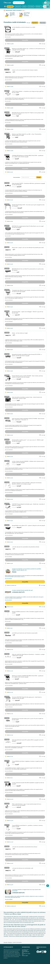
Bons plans (9, 58)
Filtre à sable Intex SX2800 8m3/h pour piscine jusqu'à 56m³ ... (10, 14)
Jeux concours (31, 6)
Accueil (5, 6)
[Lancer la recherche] (23, 2)
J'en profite (25, 40)
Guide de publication (25, 951)
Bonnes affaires (10, 6)
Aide (23, 952)
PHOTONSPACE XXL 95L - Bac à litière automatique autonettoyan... (25, 14)
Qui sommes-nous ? (25, 949)
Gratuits (24, 6)
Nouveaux (42, 22)
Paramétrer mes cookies (26, 953)
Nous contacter (24, 950)
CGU (23, 954)
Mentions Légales (25, 955)
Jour (23, 10)
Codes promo (17, 6)
